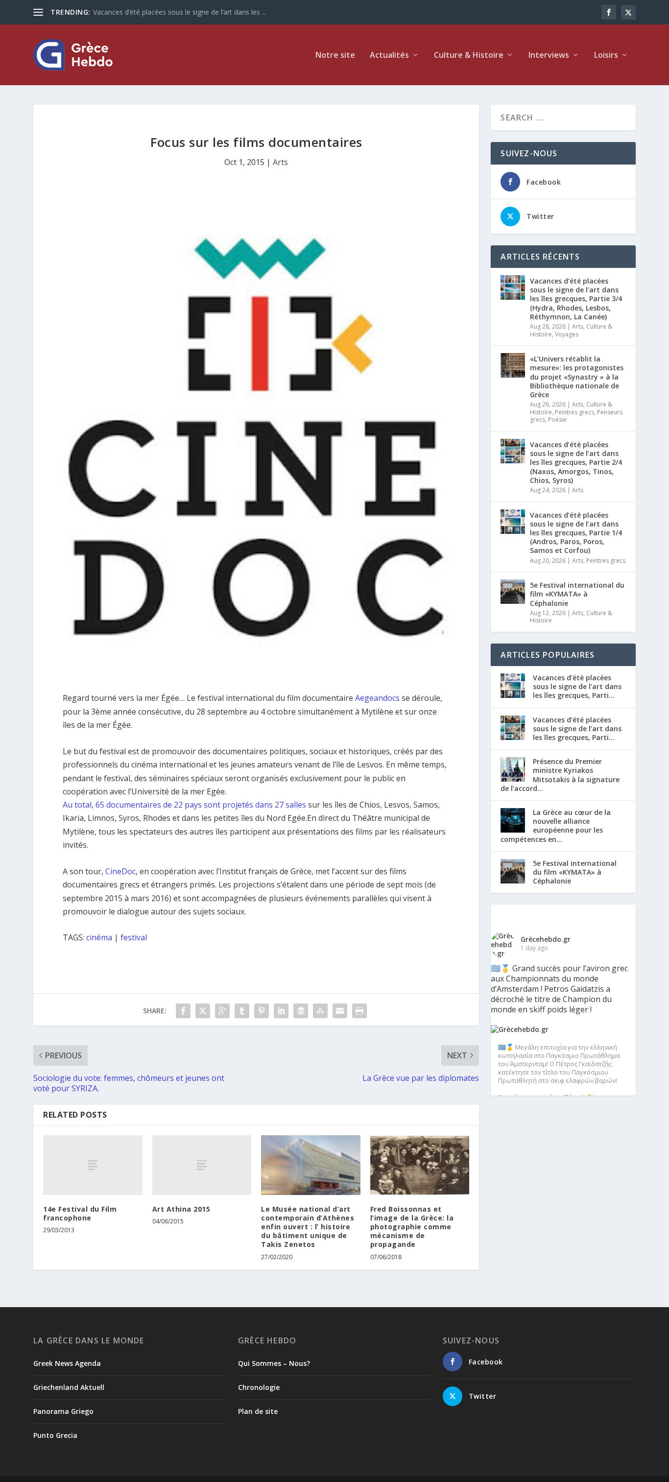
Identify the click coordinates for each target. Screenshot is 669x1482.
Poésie (557, 419)
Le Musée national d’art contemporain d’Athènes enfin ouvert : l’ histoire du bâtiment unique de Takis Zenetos (307, 1226)
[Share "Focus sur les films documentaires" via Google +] (222, 1011)
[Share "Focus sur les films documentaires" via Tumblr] (242, 1011)
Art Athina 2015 (181, 1209)
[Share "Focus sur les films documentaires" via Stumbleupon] (320, 1011)
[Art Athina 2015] (202, 1165)
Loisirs (606, 55)
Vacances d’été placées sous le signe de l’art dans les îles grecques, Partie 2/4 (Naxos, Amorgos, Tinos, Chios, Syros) (576, 462)
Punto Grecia (55, 1435)
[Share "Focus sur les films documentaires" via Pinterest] (261, 1011)
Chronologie (259, 1387)
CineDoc (120, 871)
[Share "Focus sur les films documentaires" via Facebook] (183, 1011)
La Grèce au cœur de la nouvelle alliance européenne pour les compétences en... (556, 826)
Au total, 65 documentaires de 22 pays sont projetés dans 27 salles (184, 804)
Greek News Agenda (67, 1363)
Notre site (335, 55)
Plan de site (258, 1411)
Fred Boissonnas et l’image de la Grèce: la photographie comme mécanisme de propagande (412, 1226)
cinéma (99, 937)
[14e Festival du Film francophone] (93, 1165)
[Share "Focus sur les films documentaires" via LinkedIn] (281, 1011)
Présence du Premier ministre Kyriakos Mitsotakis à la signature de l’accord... (560, 775)
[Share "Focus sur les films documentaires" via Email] (340, 1011)
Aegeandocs (377, 698)
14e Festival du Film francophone (80, 1213)
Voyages (566, 334)
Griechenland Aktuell (68, 1387)
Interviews (548, 55)
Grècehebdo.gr (546, 939)
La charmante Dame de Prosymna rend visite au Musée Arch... (192, 12)
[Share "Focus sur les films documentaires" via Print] (359, 1011)
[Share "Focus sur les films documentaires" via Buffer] (301, 1011)
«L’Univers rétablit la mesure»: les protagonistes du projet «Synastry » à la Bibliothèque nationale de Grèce (576, 376)
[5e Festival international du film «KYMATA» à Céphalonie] (513, 591)
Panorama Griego (63, 1411)
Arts (280, 162)
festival (133, 937)
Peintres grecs (574, 412)
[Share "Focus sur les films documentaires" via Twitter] (203, 1011)
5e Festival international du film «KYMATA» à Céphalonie (577, 593)
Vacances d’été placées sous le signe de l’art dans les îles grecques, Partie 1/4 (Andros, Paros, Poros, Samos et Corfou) (576, 532)
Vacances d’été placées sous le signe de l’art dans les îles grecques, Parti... (577, 686)
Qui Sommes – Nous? (274, 1363)
